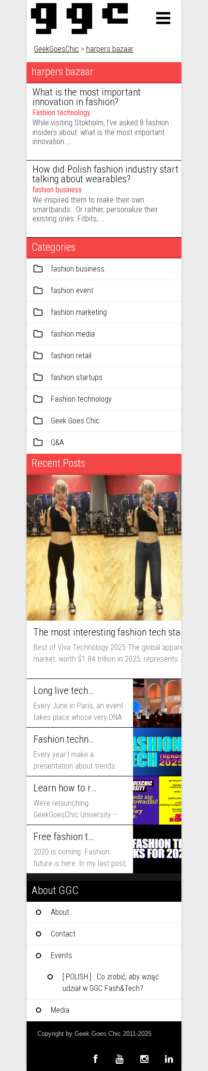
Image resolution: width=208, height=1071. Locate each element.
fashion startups (77, 377)
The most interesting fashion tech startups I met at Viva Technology (109, 632)
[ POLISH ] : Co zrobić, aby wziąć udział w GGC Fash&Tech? (110, 982)
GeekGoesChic (56, 49)
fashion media (73, 334)
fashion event (72, 290)
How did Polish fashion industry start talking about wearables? (105, 174)
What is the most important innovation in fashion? (86, 97)
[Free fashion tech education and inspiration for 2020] (157, 849)
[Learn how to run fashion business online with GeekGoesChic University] (157, 800)
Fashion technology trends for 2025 (64, 739)
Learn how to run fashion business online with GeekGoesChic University (64, 788)
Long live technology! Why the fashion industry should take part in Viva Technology (64, 690)
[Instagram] (144, 1058)
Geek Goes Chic (75, 420)
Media (60, 1010)
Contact (63, 933)
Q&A (57, 442)
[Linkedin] (169, 1058)
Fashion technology (61, 112)
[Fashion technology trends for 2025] (157, 752)
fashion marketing (79, 312)
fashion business (57, 189)
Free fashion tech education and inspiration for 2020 (64, 836)
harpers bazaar (110, 49)
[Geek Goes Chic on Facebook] (95, 1058)
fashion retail (71, 355)
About (60, 912)
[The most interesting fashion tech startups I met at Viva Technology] (104, 548)
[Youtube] (119, 1058)
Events (61, 955)
